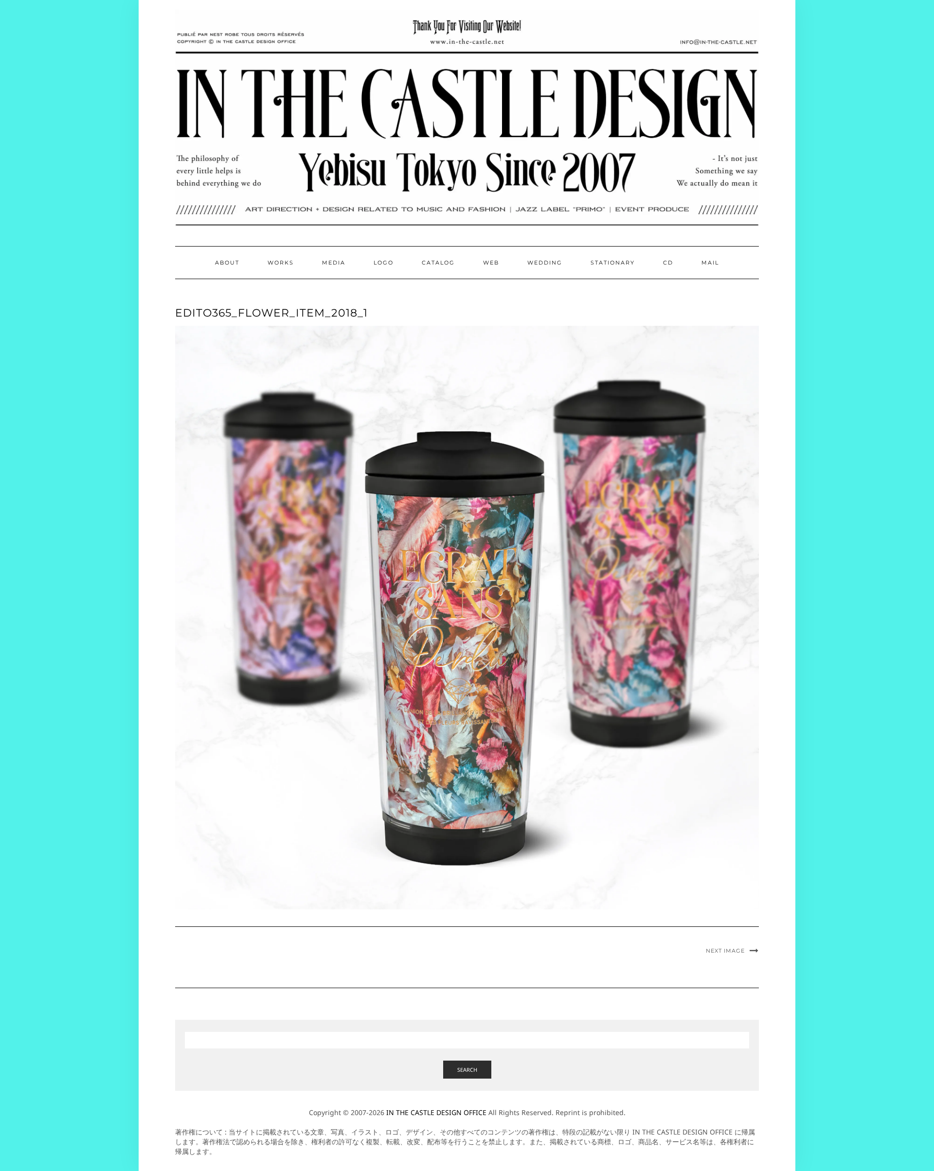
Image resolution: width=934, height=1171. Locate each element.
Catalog (438, 262)
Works (281, 262)
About (227, 262)
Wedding (544, 262)
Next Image (725, 950)
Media (333, 262)
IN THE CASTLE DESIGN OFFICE (436, 1112)
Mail (710, 262)
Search (467, 1069)
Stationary (613, 262)
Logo (384, 262)
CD (668, 262)
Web (491, 262)
